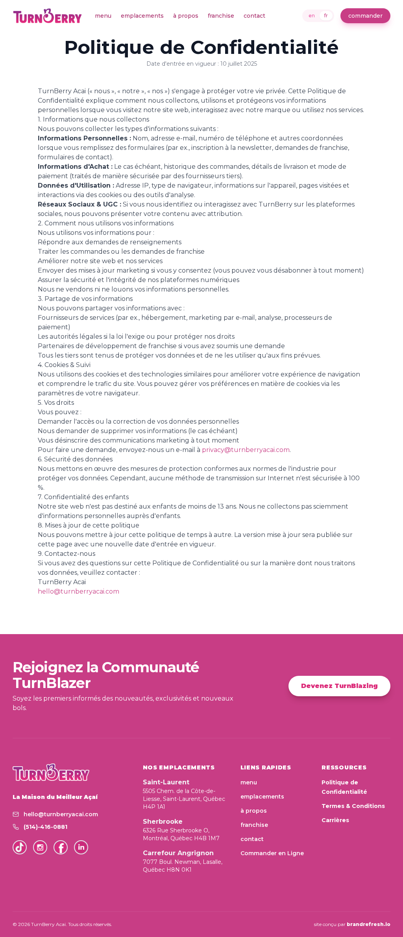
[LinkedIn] (81, 847)
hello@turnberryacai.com (78, 591)
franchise (221, 15)
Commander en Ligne (272, 853)
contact (254, 15)
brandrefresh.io (368, 924)
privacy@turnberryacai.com (246, 450)
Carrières (335, 820)
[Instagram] (40, 847)
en (312, 15)
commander (365, 15)
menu (103, 15)
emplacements (142, 15)
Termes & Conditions (353, 806)
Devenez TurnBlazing (339, 686)
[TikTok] (20, 847)
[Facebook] (61, 847)
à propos (185, 15)
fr (326, 15)
